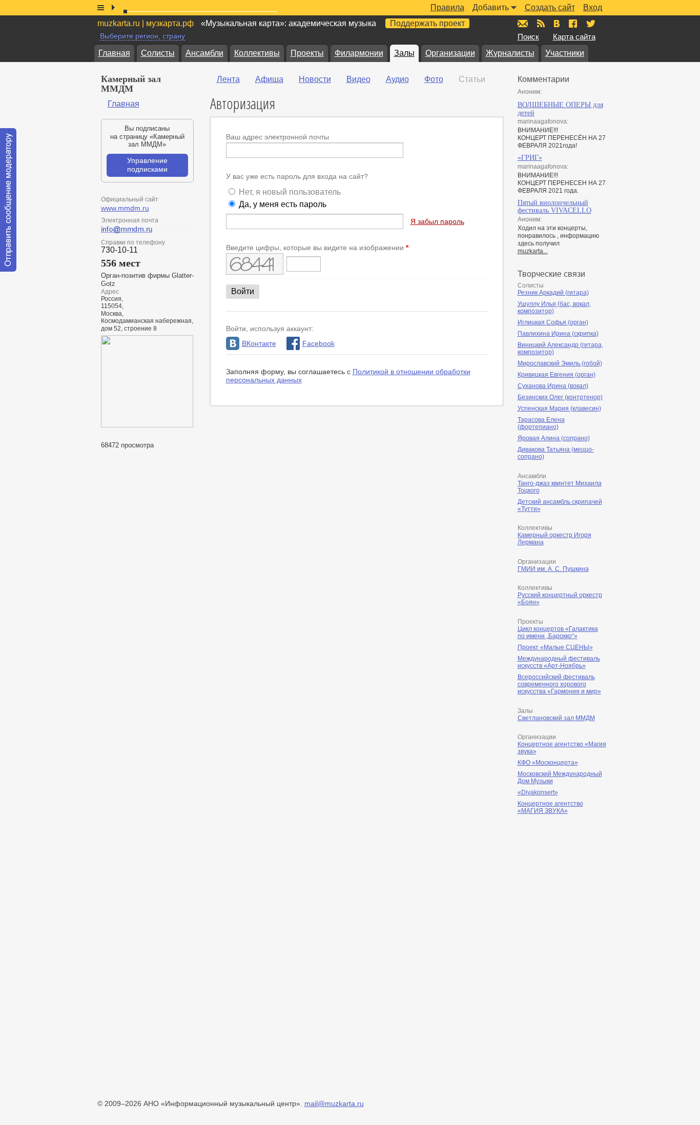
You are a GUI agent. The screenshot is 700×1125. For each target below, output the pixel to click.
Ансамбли (204, 53)
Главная (114, 53)
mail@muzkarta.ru (334, 1103)
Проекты (307, 53)
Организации (450, 53)
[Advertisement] (579, 928)
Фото (433, 79)
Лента (228, 79)
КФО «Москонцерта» (548, 762)
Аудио (397, 79)
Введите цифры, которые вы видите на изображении (317, 247)
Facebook (318, 343)
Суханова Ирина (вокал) (553, 386)
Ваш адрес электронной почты (277, 137)
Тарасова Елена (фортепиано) (541, 423)
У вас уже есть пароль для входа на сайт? (297, 176)
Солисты (158, 53)
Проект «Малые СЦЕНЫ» (555, 647)
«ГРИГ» (530, 157)
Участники (564, 53)
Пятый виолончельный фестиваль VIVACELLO (554, 207)
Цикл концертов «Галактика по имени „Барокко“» (558, 632)
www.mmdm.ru (125, 208)
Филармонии (359, 53)
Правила (447, 7)
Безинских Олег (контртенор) (560, 397)
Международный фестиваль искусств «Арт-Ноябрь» (559, 662)
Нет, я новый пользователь (290, 192)
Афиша (269, 79)
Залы (404, 53)
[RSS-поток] (541, 23)
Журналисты (510, 53)
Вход (592, 7)
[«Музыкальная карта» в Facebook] (573, 23)
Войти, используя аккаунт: (270, 328)
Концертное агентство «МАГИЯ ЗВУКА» (550, 807)
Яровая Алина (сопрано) (554, 438)
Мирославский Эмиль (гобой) (560, 363)
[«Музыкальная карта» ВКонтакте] (557, 23)
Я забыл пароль (437, 221)
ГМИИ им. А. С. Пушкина (553, 568)
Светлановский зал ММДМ (556, 718)
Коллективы (257, 53)
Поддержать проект (427, 23)
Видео (358, 79)
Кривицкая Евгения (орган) (556, 374)
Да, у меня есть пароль (282, 204)
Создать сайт (550, 7)
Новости (315, 79)
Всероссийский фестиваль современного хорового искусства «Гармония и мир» (559, 684)
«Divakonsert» (538, 792)
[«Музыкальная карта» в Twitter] (590, 23)
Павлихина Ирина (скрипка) (558, 333)
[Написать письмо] (523, 23)
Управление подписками (147, 165)
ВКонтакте (259, 343)
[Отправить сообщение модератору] (8, 200)
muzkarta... (533, 251)
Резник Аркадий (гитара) (553, 292)
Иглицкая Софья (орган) (553, 322)
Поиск (528, 36)
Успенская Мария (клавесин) (559, 408)
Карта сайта (574, 36)
